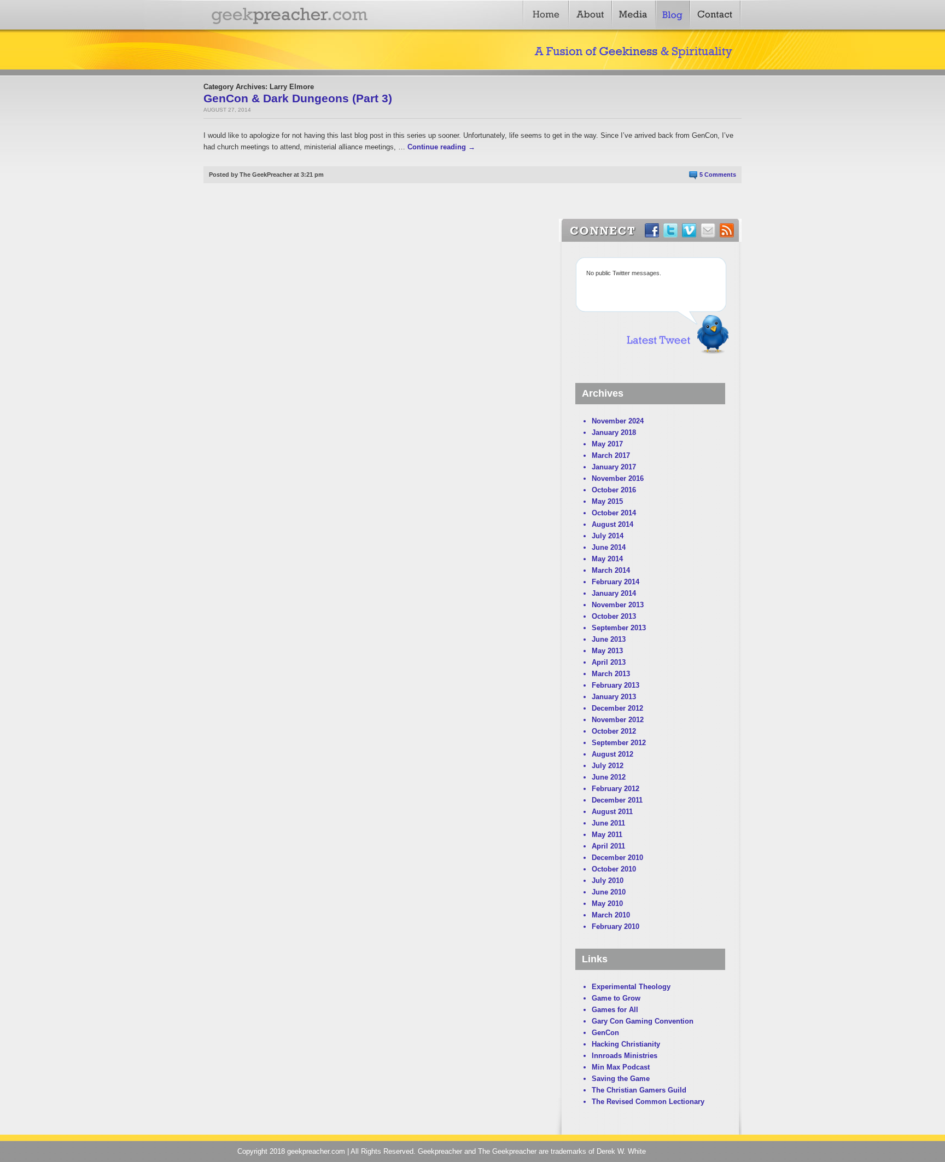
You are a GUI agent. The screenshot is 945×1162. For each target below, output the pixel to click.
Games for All (615, 1010)
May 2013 (607, 651)
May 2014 (607, 559)
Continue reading (441, 147)
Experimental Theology (631, 987)
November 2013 (618, 605)
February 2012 (615, 789)
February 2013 (615, 685)
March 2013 (611, 674)
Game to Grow (616, 998)
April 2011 (608, 846)
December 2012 (617, 708)
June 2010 (609, 892)
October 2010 (614, 869)
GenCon (605, 1033)
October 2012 (614, 731)
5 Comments (717, 174)
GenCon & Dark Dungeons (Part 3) (297, 98)
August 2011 (612, 811)
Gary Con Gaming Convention (642, 1021)
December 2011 (617, 800)
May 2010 (607, 903)
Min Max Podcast (621, 1067)
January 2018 (614, 432)
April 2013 (609, 662)
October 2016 (614, 490)
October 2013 (614, 616)
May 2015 (607, 501)
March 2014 (611, 570)
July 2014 (607, 536)
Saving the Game (621, 1078)
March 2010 (611, 915)
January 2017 (614, 467)
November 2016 (618, 478)
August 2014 (612, 524)
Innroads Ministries (624, 1055)
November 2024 (618, 421)
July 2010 (607, 880)
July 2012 (607, 766)
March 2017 (611, 455)
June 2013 (609, 639)
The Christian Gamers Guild (639, 1090)
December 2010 (617, 857)
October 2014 (614, 513)
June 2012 (609, 777)
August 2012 (612, 754)
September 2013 (619, 628)
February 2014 (615, 582)
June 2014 (609, 547)
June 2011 (608, 823)
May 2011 (607, 834)
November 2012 (618, 720)
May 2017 (607, 444)
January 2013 (614, 697)
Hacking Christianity (626, 1044)
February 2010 (615, 926)
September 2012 (619, 743)
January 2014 (614, 593)
